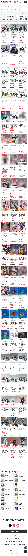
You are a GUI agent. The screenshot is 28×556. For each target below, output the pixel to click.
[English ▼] (15, 2)
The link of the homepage (7, 550)
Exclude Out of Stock (8, 19)
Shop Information (20, 547)
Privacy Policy (7, 547)
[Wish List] (17, 2)
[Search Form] (22, 2)
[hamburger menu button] (25, 2)
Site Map (20, 550)
